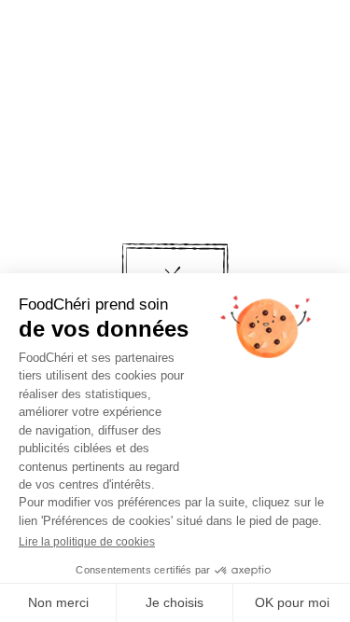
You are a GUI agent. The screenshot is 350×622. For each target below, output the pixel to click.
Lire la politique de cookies (87, 541)
